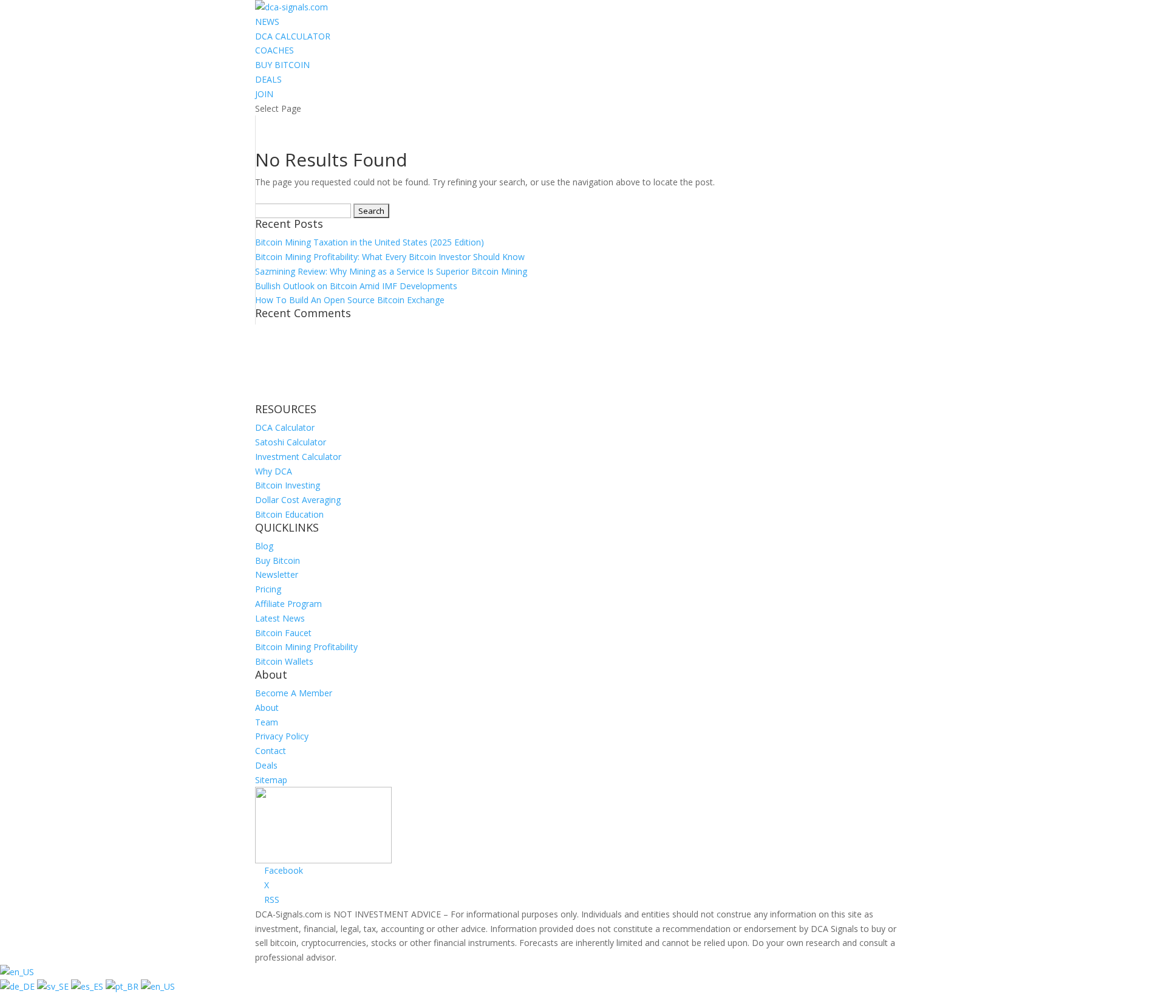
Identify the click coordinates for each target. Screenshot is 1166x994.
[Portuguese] (123, 986)
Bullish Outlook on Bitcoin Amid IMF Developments (356, 286)
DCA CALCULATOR (292, 36)
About (267, 707)
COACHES (274, 50)
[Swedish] (54, 986)
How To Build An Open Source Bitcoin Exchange (350, 300)
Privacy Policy (282, 736)
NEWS (267, 21)
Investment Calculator (298, 456)
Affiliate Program (288, 603)
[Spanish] (88, 986)
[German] (18, 986)
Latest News (280, 618)
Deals (266, 765)
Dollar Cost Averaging (298, 500)
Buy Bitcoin (277, 560)
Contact (270, 750)
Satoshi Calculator (290, 442)
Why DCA (273, 471)
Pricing (268, 589)
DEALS (268, 79)
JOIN (264, 94)
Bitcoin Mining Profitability (306, 647)
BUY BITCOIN (282, 64)
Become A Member (293, 693)
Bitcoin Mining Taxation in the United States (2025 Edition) (369, 242)
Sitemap (271, 780)
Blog (264, 546)
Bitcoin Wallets (284, 661)
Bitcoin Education (289, 514)
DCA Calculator (285, 427)
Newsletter (276, 574)
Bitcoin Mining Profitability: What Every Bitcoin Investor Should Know (390, 256)
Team (266, 722)
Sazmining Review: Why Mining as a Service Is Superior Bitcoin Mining (391, 271)
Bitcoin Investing (287, 485)
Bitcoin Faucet (283, 633)
